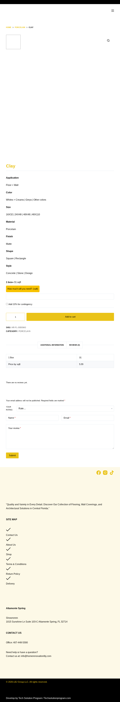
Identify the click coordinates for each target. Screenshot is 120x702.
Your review (14, 428)
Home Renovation (20, 19)
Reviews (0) (74, 345)
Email (67, 418)
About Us (11, 545)
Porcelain (24, 331)
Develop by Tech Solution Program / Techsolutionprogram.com (38, 698)
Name (12, 418)
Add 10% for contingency (20, 304)
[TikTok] (112, 472)
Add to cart (70, 316)
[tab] (52, 345)
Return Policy (13, 574)
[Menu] (112, 10)
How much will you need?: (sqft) (22, 288)
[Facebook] (98, 472)
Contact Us (12, 535)
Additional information (52, 345)
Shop (9, 554)
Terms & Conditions (16, 564)
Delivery (10, 583)
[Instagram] (105, 472)
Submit (12, 455)
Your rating (9, 408)
